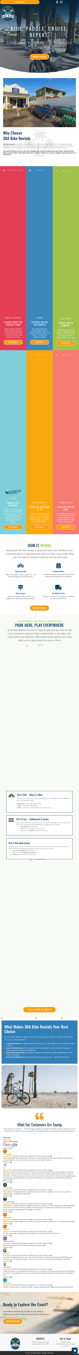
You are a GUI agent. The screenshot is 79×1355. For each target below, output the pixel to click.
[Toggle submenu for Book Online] (42, 14)
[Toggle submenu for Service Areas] (66, 14)
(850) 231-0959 (65, 1342)
